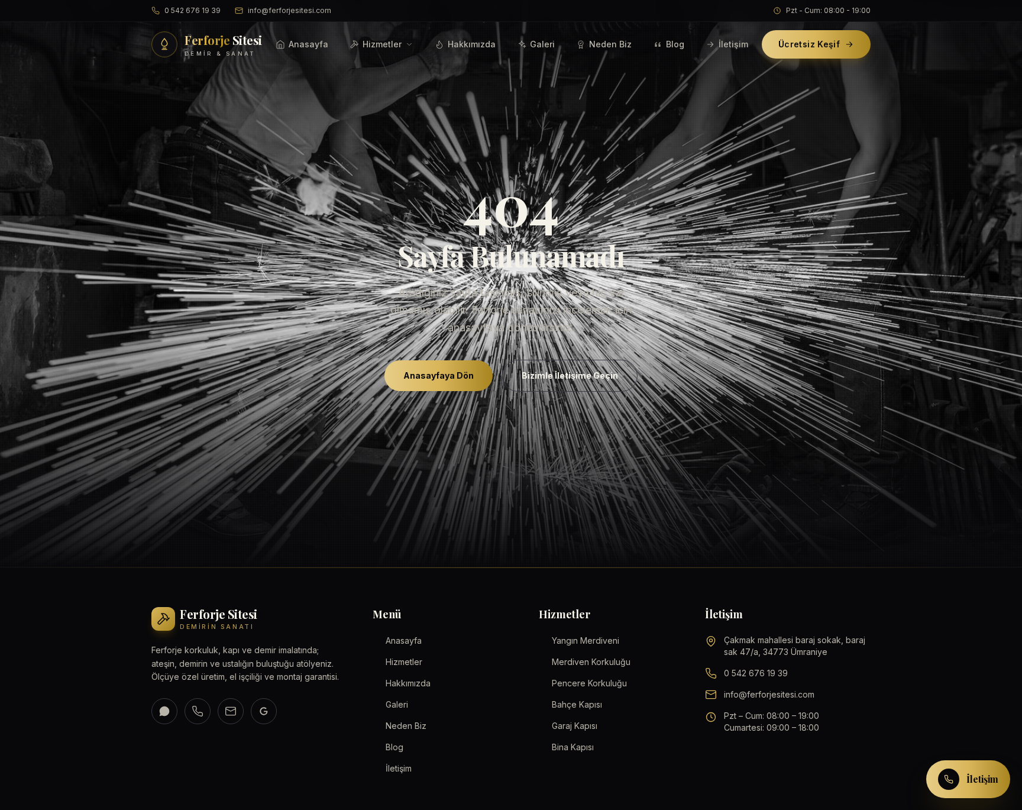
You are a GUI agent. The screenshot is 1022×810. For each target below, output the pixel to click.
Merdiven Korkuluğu (591, 662)
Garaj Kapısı (574, 726)
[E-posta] (231, 711)
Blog (675, 44)
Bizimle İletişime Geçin (570, 375)
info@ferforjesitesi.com (289, 10)
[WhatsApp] (164, 711)
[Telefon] (198, 711)
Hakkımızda (472, 44)
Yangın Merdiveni (585, 640)
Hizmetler (382, 44)
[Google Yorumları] (264, 711)
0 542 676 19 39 (192, 10)
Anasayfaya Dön (438, 375)
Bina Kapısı (573, 747)
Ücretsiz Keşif (809, 44)
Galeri (542, 44)
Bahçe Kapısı (577, 704)
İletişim (733, 44)
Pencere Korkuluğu (589, 683)
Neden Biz (610, 44)
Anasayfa (308, 44)
